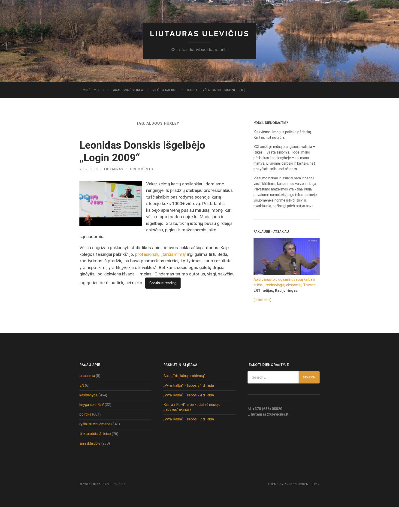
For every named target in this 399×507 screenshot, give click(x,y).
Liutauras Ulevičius (199, 33)
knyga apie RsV (91, 404)
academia (87, 376)
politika (85, 414)
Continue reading (162, 283)
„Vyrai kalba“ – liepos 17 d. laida (188, 419)
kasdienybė (88, 395)
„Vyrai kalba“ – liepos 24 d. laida (188, 395)
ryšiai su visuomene (94, 424)
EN (81, 385)
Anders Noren (296, 484)
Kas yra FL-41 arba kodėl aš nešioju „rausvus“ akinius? (191, 407)
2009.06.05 (88, 169)
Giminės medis (91, 90)
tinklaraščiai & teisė (95, 434)
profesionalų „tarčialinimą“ (160, 254)
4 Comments (141, 169)
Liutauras (113, 169)
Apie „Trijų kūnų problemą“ (184, 376)
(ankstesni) (262, 300)
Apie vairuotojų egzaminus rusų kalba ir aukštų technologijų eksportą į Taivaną (284, 282)
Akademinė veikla (128, 90)
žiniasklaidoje (89, 443)
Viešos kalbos (165, 90)
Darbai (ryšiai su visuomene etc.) (216, 90)
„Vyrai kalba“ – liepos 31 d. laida (188, 385)
